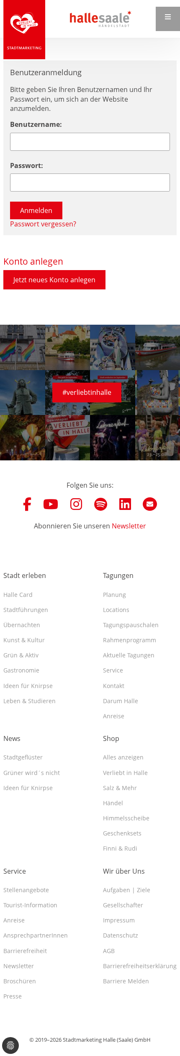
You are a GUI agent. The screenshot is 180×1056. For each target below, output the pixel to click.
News (12, 738)
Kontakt (113, 686)
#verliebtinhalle (86, 392)
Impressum (119, 920)
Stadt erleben (24, 575)
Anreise (113, 716)
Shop (111, 738)
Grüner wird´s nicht (31, 773)
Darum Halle (120, 701)
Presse (12, 996)
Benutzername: (36, 124)
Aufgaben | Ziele (126, 890)
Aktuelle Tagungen (128, 655)
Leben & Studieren (29, 701)
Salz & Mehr (120, 788)
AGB (109, 951)
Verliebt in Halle (125, 773)
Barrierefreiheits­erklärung (140, 966)
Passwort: (26, 165)
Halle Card (18, 595)
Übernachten (21, 625)
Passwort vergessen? (43, 224)
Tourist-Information (30, 905)
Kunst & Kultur (24, 640)
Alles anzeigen (123, 757)
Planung (114, 595)
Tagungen (118, 575)
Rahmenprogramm (129, 640)
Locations (116, 610)
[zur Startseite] (24, 29)
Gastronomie (21, 670)
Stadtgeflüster (23, 757)
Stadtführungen (25, 610)
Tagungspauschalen (131, 625)
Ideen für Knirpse (28, 686)
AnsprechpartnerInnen (35, 935)
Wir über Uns (124, 871)
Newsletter (129, 526)
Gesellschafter (123, 905)
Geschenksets (122, 833)
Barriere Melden (126, 981)
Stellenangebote (26, 890)
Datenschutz (120, 935)
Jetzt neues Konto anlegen (54, 279)
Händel (113, 803)
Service (113, 670)
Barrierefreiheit (25, 951)
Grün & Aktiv (21, 655)
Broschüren (19, 981)
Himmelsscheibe (126, 818)
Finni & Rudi (120, 848)
